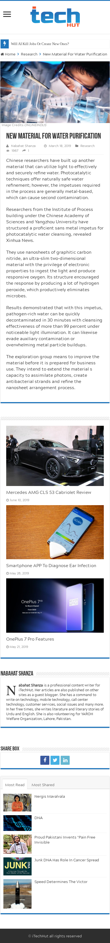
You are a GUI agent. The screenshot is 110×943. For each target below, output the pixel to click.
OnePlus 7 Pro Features (30, 639)
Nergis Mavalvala (49, 796)
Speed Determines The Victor (60, 881)
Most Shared (43, 785)
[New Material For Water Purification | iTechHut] (44, 760)
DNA (38, 818)
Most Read (15, 785)
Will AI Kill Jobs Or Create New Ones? (40, 44)
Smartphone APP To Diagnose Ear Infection (51, 565)
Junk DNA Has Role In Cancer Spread (66, 860)
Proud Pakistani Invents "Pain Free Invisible (64, 839)
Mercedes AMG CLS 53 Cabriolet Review (48, 492)
